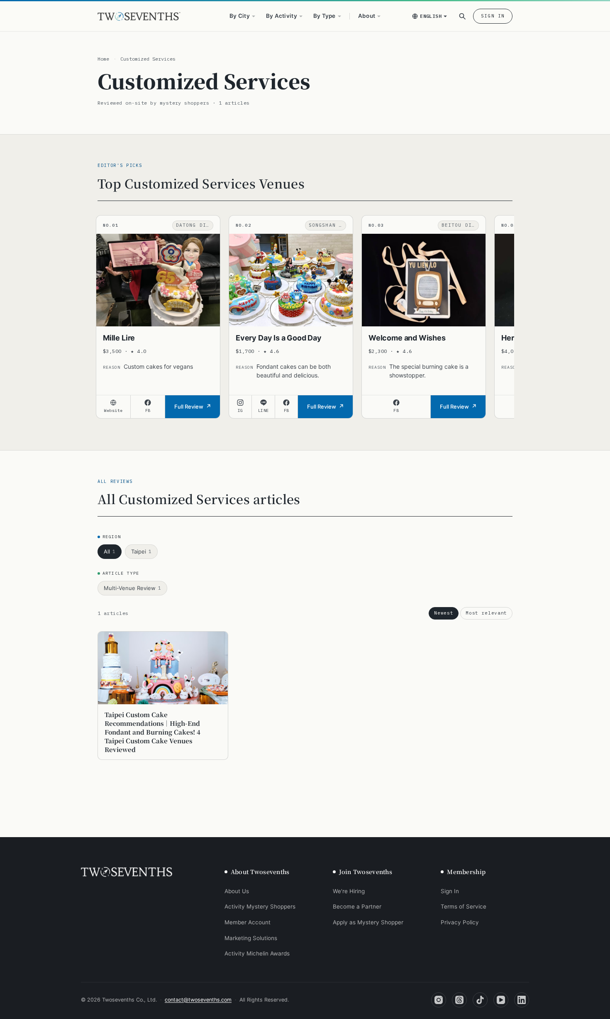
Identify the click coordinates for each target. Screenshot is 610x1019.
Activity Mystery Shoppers (259, 906)
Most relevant (486, 613)
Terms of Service (463, 906)
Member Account (247, 922)
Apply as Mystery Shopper (368, 922)
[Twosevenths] (126, 872)
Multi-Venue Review (132, 588)
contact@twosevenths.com (198, 1000)
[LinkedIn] (521, 999)
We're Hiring (349, 891)
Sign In (493, 16)
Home (103, 59)
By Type (324, 15)
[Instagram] (438, 999)
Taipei (141, 551)
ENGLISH (431, 16)
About (366, 15)
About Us (236, 891)
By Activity (281, 15)
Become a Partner (357, 906)
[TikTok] (480, 999)
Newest (443, 613)
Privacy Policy (460, 922)
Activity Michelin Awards (257, 953)
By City (239, 15)
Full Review (188, 406)
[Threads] (459, 999)
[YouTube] (500, 999)
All (109, 551)
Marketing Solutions (250, 938)
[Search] (462, 16)
